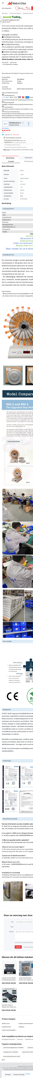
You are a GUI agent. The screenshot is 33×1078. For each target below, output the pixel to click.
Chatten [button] (28, 1074)
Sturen (18, 947)
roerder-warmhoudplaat (8, 1030)
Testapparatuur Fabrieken (10, 1052)
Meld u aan (6, 150)
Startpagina (5, 13)
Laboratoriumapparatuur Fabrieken (13, 1047)
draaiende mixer (6, 1027)
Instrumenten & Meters (15, 13)
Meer (3, 1060)
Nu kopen (8, 1074)
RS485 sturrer (6, 1023)
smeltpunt (21, 1027)
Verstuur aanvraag (18, 1074)
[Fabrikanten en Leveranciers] (16, 3)
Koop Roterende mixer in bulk (11, 1056)
